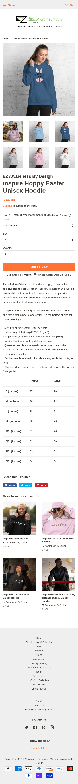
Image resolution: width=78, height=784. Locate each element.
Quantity (7, 247)
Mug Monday (39, 659)
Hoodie (39, 672)
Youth (39, 655)
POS (52, 759)
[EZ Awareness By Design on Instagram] (52, 728)
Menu (11, 4)
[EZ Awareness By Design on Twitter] (26, 728)
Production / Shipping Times (39, 709)
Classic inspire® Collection (39, 642)
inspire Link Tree (39, 748)
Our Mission (39, 684)
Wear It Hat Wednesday (39, 667)
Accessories (39, 676)
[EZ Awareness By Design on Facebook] (35, 728)
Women (39, 650)
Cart (72, 4)
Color (6, 219)
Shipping (7, 205)
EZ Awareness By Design (35, 759)
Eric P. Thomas (39, 689)
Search (39, 701)
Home (5, 38)
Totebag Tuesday (39, 663)
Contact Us (39, 705)
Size (5, 233)
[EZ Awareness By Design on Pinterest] (43, 728)
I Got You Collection (39, 680)
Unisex (39, 646)
